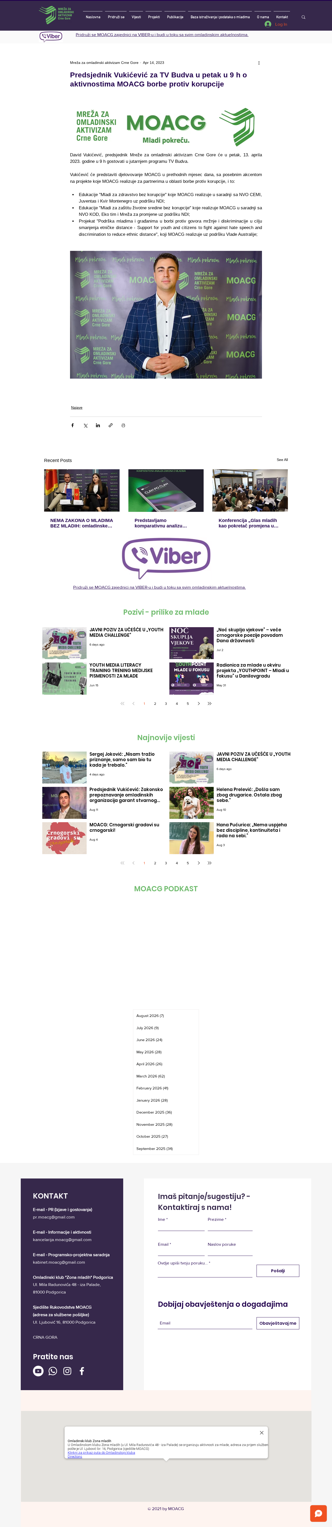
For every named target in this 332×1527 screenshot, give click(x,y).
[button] (300, 18)
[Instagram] (127, 816)
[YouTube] (115, 816)
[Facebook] (102, 816)
